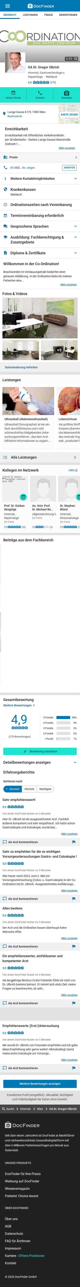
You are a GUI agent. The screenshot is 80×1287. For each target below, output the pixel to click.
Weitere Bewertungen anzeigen (40, 1083)
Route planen (15, 116)
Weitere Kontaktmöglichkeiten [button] (32, 179)
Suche (10, 1109)
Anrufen (40, 97)
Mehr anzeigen (67, 148)
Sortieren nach (12, 781)
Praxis (48, 15)
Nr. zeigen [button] (28, 167)
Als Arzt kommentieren (23, 842)
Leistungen (30, 15)
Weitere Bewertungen (17, 705)
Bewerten (67, 97)
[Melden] (75, 842)
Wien (40, 1109)
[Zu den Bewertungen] (41, 82)
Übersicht (9, 15)
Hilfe (71, 470)
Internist (25, 1109)
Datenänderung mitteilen (21, 367)
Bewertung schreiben (43, 751)
